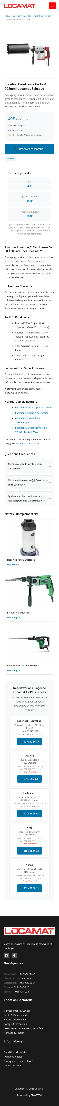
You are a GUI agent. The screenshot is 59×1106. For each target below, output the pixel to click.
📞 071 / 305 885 (29, 778)
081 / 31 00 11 (22, 991)
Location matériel (21, 16)
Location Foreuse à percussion (32, 412)
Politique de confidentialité (18, 1061)
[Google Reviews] (14, 955)
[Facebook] (6, 955)
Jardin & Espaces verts (16, 1015)
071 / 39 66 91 (28, 982)
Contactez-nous (12, 1065)
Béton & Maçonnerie (15, 1019)
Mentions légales (13, 1056)
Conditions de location (16, 1052)
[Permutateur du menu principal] (52, 5)
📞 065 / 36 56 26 (29, 850)
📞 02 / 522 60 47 (29, 741)
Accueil (8, 16)
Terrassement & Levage (17, 1010)
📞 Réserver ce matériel (29, 149)
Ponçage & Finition (14, 1032)
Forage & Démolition (41, 16)
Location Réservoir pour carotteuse (34, 407)
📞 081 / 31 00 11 (29, 888)
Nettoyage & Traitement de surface (23, 1028)
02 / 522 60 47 (27, 974)
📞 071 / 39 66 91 (29, 813)
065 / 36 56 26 (21, 987)
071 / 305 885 (25, 978)
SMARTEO (36, 1095)
